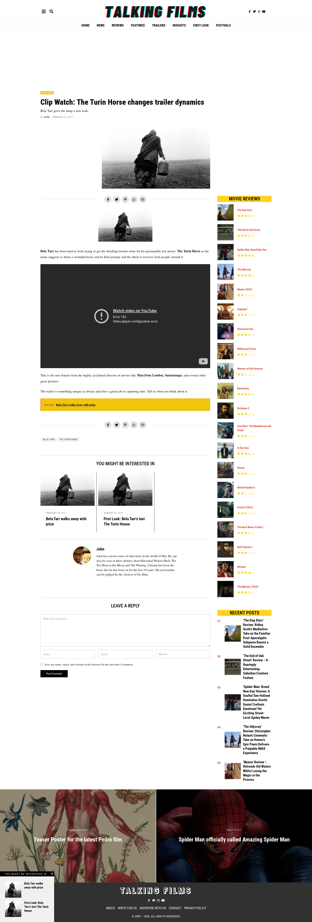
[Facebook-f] (249, 11)
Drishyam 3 (243, 408)
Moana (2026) (244, 289)
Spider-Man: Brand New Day (252, 249)
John (47, 117)
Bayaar (241, 467)
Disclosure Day (245, 329)
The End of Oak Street (248, 230)
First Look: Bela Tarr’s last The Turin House (36, 906)
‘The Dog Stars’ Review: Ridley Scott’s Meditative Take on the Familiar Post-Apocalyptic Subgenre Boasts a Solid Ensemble (256, 633)
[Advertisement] (156, 59)
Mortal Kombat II (246, 487)
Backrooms (243, 388)
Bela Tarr (48, 439)
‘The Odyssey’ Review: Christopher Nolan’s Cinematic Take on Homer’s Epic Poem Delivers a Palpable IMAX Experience (256, 740)
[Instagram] (259, 11)
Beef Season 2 (244, 547)
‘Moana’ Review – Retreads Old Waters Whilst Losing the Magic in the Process (257, 771)
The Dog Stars (244, 210)
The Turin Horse (68, 439)
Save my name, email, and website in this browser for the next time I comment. (89, 664)
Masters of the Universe (250, 368)
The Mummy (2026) (247, 586)
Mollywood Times (246, 348)
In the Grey (243, 448)
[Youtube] (263, 11)
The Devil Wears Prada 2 (250, 527)
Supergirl (242, 309)
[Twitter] (254, 11)
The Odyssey (244, 269)
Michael (241, 566)
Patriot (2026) (245, 507)
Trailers (47, 92)
